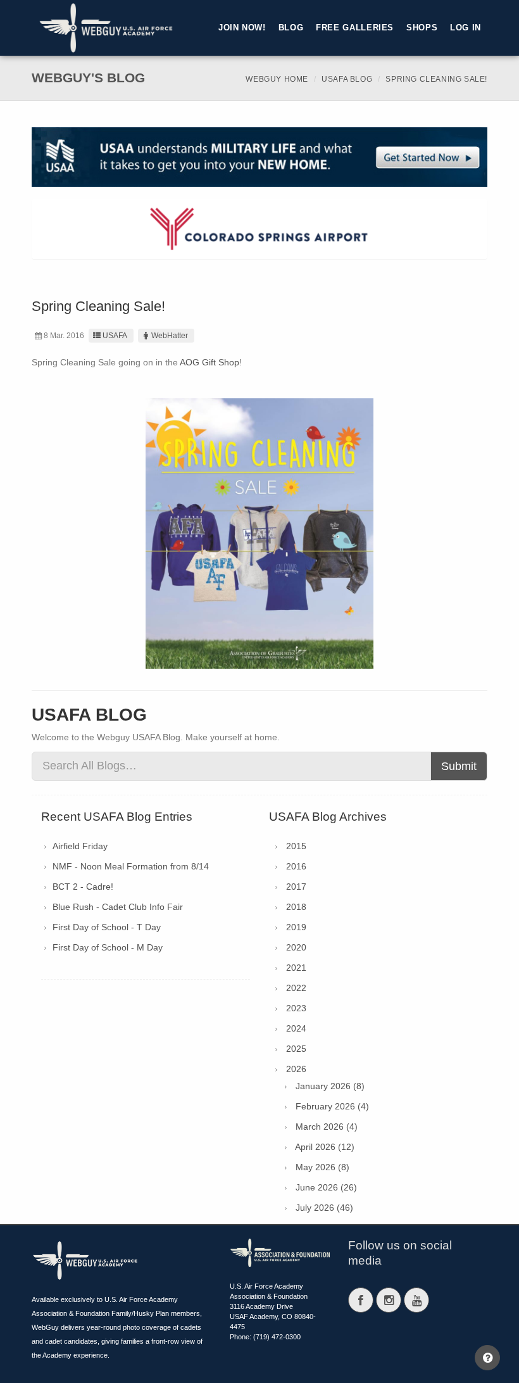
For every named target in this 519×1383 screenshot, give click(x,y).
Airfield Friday (80, 846)
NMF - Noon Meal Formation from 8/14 (131, 866)
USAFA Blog (347, 79)
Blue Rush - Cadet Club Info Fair (118, 907)
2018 (296, 907)
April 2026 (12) (324, 1147)
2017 (296, 886)
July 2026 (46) (324, 1208)
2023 (296, 1008)
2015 (296, 846)
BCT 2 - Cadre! (83, 886)
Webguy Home (277, 79)
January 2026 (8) (330, 1086)
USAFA (115, 335)
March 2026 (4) (327, 1126)
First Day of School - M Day (108, 947)
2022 (296, 988)
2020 (296, 947)
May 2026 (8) (322, 1167)
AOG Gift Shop (209, 362)
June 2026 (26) (326, 1187)
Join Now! (242, 27)
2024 (296, 1028)
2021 (296, 968)
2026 (296, 1069)
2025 (296, 1049)
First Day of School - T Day (107, 927)
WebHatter (169, 335)
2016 (296, 866)
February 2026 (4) (332, 1106)
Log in (465, 27)
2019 (296, 927)
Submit (459, 766)
